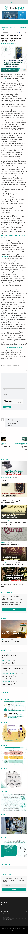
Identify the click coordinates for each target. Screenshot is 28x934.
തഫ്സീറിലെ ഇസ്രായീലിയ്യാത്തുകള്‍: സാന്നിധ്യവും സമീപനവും (10, 501)
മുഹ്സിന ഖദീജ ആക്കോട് (6, 477)
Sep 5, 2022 (24, 444)
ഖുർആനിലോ (5, 256)
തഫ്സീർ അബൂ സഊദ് (7, 365)
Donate (18, 930)
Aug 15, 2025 (10, 639)
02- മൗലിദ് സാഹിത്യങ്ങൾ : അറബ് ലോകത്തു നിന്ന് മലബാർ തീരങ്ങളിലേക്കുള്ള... (11, 677)
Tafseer (12, 26)
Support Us (6, 914)
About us (5, 916)
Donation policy (7, 921)
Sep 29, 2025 (15, 653)
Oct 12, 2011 (10, 542)
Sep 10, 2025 (15, 660)
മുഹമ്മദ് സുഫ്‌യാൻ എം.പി (8, 667)
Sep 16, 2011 (5, 444)
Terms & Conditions (10, 930)
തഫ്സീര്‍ (3, 78)
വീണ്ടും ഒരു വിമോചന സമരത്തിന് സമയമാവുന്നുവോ (10, 642)
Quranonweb (7, 26)
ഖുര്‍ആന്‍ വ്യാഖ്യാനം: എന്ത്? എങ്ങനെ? (11, 544)
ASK (14, 609)
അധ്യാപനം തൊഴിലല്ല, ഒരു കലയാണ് (23, 448)
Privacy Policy (6, 917)
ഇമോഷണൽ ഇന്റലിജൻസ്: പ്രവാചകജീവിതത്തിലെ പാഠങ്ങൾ (10, 656)
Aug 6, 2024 (14, 520)
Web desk (3, 443)
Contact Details (7, 919)
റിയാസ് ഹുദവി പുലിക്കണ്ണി (21, 443)
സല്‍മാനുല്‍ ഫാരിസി (6, 499)
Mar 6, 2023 (15, 583)
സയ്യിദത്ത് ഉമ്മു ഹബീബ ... (7, 563)
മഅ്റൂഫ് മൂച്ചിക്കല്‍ (6, 654)
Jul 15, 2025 (17, 562)
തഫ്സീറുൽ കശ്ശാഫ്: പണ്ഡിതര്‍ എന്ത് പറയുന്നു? (13, 564)
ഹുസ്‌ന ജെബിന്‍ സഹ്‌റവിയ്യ (7, 43)
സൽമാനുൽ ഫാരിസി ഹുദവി (8, 673)
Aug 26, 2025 (20, 673)
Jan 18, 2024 (15, 499)
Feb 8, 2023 (17, 477)
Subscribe (14, 889)
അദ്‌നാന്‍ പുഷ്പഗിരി (5, 521)
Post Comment (7, 407)
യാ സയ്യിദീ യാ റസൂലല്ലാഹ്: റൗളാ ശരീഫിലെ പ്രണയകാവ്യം (11, 663)
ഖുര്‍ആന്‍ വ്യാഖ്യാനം (16, 365)
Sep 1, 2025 (18, 666)
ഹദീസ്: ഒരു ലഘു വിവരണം (5, 447)
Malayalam (15, 3)
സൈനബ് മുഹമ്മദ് (6, 660)
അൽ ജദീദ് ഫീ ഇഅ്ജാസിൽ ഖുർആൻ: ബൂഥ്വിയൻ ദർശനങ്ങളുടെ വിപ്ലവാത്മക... (14, 523)
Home (2, 26)
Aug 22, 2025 (15, 681)
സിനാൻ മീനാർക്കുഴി (5, 583)
